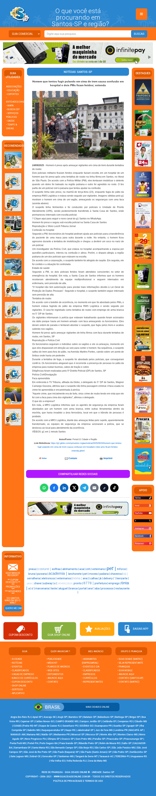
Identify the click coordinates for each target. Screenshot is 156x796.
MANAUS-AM (18, 734)
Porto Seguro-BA (49, 743)
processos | (108, 588)
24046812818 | (65, 583)
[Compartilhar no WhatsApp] (44, 488)
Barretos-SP (75, 717)
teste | (55, 588)
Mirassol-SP (77, 734)
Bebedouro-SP (105, 717)
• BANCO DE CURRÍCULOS (24, 678)
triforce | (122, 569)
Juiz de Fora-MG (104, 730)
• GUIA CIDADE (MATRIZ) (130, 659)
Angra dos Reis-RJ (20, 717)
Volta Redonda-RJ (76, 760)
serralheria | (34, 578)
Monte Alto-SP (108, 734)
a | (30, 588)
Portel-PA (33, 743)
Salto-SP (126, 743)
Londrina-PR (120, 730)
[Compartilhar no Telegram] (84, 488)
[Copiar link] (104, 488)
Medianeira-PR (62, 734)
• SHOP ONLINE (18, 685)
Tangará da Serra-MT (86, 756)
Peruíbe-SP (99, 739)
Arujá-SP (62, 717)
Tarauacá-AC (106, 756)
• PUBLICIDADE (54, 659)
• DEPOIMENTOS (54, 674)
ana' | (91, 588)
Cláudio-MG (141, 721)
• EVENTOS (16, 666)
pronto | (78, 583)
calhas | (95, 578)
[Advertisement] (15, 487)
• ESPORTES (12, 94)
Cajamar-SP (27, 721)
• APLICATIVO (18, 693)
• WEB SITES (52, 670)
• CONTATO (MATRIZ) (128, 682)
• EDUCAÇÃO (13, 90)
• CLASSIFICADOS (20, 670)
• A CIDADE (16, 659)
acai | (82, 569)
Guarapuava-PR (103, 725)
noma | (78, 578)
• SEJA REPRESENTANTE (130, 662)
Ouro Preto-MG (83, 739)
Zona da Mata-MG (97, 760)
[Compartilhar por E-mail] (94, 488)
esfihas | (57, 569)
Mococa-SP (92, 734)
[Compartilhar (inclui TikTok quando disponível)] (114, 488)
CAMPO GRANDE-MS (67, 721)
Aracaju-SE (50, 717)
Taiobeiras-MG (66, 756)
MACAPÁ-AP (136, 730)
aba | (98, 588)
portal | (83, 588)
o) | (126, 573)
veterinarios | (65, 578)
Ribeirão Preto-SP (88, 743)
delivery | (108, 578)
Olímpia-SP (54, 739)
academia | (58, 573)
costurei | (45, 569)
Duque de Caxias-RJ (50, 725)
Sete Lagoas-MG (19, 756)
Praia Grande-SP (68, 743)
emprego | (114, 583)
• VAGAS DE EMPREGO (22, 674)
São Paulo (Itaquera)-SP (66, 752)
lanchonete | (75, 573)
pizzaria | (43, 573)
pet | (86, 573)
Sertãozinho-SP (138, 752)
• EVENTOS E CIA (90, 666)
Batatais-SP (90, 717)
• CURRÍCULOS (89, 678)
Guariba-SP (119, 725)
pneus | (33, 569)
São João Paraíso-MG (123, 747)
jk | (101, 578)
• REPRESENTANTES (92, 682)
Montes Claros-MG (128, 734)
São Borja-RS (86, 747)
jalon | (30, 583)
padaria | (104, 573)
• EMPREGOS (88, 674)
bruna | (32, 573)
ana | (86, 578)
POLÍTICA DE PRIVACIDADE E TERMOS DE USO (78, 781)
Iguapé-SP (132, 725)
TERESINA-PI (122, 756)
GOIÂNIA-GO (86, 725)
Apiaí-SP (37, 717)
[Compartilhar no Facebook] (54, 488)
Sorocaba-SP (49, 756)
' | (115, 578)
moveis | (94, 573)
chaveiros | (117, 573)
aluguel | (64, 588)
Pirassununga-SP (133, 739)
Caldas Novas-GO (44, 721)
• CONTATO (52, 682)
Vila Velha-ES (57, 760)
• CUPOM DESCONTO (22, 682)
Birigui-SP (135, 717)
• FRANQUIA (123, 666)
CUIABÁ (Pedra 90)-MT (25, 725)
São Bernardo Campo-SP (64, 747)
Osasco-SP (67, 739)
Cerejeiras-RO (125, 721)
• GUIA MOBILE (125, 670)
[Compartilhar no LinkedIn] (64, 488)
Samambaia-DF (22, 747)
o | (55, 583)
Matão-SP (46, 734)
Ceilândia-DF (109, 721)
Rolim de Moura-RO (109, 743)
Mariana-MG (33, 734)
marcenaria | (43, 588)
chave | (38, 583)
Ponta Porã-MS (18, 743)
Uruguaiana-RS (139, 756)
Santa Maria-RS (40, 747)
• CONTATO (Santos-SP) (130, 678)
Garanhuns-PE (70, 725)
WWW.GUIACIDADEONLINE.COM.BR (72, 776)
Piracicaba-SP (114, 739)
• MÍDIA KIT (51, 662)
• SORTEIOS (17, 689)
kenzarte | (123, 578)
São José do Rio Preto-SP (37, 752)
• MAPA (10, 105)
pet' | (112, 568)
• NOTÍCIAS (16, 662)
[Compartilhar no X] (74, 488)
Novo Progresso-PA (35, 739)
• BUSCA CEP (13, 109)
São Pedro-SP (120, 752)
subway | (48, 583)
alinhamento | (70, 569)
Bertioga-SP (121, 717)
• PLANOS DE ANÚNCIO (58, 666)
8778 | (89, 583)
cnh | (89, 569)
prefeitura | (101, 583)
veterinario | (99, 569)
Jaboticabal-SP (85, 730)
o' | (33, 588)
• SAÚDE (10, 120)
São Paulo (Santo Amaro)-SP (95, 752)
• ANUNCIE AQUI (54, 678)
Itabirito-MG (34, 730)
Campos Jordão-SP (90, 721)
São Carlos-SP (102, 747)
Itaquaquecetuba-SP (53, 730)
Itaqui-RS (70, 730)
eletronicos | (49, 578)
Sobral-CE (35, 756)
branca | (74, 588)
